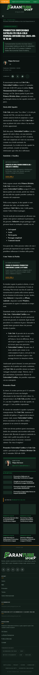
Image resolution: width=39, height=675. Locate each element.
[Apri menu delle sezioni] (3, 16)
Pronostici (4, 588)
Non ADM (28, 655)
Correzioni (30, 665)
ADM (21, 655)
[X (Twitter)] (3, 570)
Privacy (15, 665)
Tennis (3, 592)
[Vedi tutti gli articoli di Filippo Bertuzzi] (5, 63)
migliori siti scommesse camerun (21, 1)
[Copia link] (27, 76)
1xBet (22, 651)
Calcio (3, 581)
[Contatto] (10, 64)
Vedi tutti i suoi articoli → (21, 465)
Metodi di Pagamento (9, 655)
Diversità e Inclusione (26, 668)
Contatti (3, 642)
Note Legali (7, 665)
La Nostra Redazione (7, 635)
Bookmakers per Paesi (10, 651)
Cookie (23, 665)
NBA (2, 585)
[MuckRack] (18, 570)
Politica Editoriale (6, 639)
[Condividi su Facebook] (13, 76)
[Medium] (13, 570)
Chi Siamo (4, 631)
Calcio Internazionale (7, 595)
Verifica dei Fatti (11, 668)
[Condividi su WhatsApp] (22, 76)
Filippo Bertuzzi (13, 61)
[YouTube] (8, 570)
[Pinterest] (22, 570)
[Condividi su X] (18, 76)
